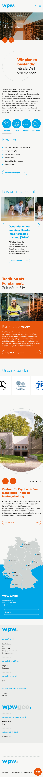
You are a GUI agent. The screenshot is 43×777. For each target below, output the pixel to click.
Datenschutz (27, 773)
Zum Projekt (9, 522)
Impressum (16, 773)
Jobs (38, 771)
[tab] (6, 125)
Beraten (9, 139)
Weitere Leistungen (12, 172)
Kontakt (7, 612)
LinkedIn (5, 773)
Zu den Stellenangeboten (14, 353)
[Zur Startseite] (8, 6)
